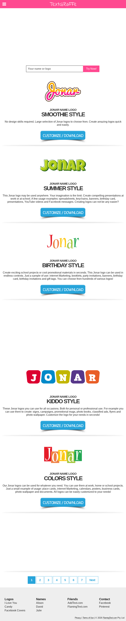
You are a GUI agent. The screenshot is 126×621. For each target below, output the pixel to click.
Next (92, 580)
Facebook (105, 603)
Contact (104, 599)
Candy (8, 606)
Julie (39, 610)
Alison (39, 603)
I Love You (11, 603)
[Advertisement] (63, 37)
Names (41, 599)
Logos (9, 599)
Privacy (78, 618)
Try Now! (91, 68)
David (39, 606)
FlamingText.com (77, 606)
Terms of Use (88, 618)
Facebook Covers (15, 610)
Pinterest (104, 606)
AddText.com (75, 603)
